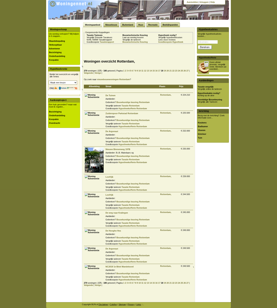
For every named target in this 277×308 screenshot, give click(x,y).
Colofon (113, 304)
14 (151, 71)
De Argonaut (112, 131)
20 (168, 71)
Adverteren (54, 48)
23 (176, 71)
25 (182, 71)
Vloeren (201, 130)
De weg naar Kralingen (117, 213)
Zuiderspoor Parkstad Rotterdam (122, 113)
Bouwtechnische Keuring (135, 42)
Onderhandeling (57, 56)
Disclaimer (103, 304)
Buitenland (127, 25)
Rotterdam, (165, 95)
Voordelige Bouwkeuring (210, 99)
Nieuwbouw (111, 25)
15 (153, 71)
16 (156, 71)
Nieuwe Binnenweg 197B (118, 149)
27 (187, 71)
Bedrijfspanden (170, 25)
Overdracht (54, 123)
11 (142, 71)
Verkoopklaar (55, 45)
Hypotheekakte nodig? (209, 93)
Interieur (202, 134)
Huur (140, 25)
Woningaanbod (92, 25)
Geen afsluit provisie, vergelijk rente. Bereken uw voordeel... (218, 65)
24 (179, 71)
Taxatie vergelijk (205, 87)
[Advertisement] (126, 51)
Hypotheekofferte (207, 57)
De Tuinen (111, 95)
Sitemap (122, 304)
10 (139, 71)
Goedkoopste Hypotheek (170, 42)
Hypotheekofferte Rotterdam (133, 108)
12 (145, 71)
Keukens (202, 122)
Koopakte (54, 60)
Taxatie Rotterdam (131, 105)
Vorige (98, 73)
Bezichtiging (55, 52)
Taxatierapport (107, 42)
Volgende (88, 73)
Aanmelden (192, 2)
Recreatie (153, 25)
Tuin (200, 138)
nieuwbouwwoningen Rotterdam (113, 79)
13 (148, 71)
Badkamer (203, 126)
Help (212, 2)
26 (185, 71)
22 (173, 71)
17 (159, 71)
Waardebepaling (57, 41)
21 (170, 71)
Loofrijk (109, 177)
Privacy (131, 304)
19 (165, 71)
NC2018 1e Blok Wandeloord (120, 266)
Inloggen (204, 2)
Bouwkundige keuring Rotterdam (133, 102)
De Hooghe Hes (113, 231)
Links (138, 304)
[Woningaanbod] (76, 9)
